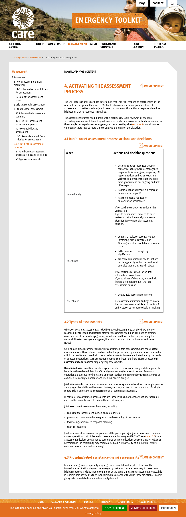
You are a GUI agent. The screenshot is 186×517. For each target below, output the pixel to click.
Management (20, 57)
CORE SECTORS (138, 45)
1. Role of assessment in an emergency (28, 83)
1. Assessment (34, 57)
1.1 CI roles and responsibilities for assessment (32, 91)
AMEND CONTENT (153, 86)
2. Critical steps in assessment (29, 104)
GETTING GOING (15, 45)
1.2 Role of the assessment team (29, 99)
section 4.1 (137, 124)
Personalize (169, 507)
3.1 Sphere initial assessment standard (31, 115)
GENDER (38, 44)
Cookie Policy (125, 502)
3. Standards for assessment (28, 109)
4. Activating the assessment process (29, 145)
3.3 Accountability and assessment (27, 130)
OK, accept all (116, 507)
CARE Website (148, 502)
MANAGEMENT (77, 44)
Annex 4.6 (150, 436)
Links (41, 502)
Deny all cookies (144, 507)
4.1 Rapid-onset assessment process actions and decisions (31, 153)
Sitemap (105, 502)
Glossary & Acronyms (63, 502)
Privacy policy (93, 513)
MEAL (94, 44)
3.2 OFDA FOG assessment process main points (29, 123)
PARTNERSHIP (55, 44)
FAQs (142, 3)
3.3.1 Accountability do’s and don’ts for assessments (31, 138)
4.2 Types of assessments (28, 159)
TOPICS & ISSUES (160, 45)
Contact (158, 3)
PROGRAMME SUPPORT (109, 45)
